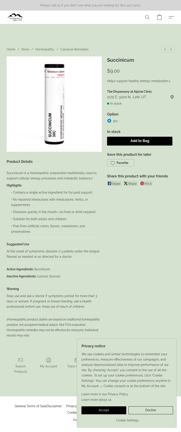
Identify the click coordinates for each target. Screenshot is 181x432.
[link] (127, 418)
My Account (48, 366)
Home (11, 49)
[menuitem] (165, 49)
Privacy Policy (76, 406)
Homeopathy (44, 49)
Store (25, 49)
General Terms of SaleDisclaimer (38, 406)
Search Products (20, 369)
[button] (15, 17)
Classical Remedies (74, 49)
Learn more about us (96, 399)
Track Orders (76, 366)
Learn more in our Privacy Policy (104, 394)
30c (115, 121)
